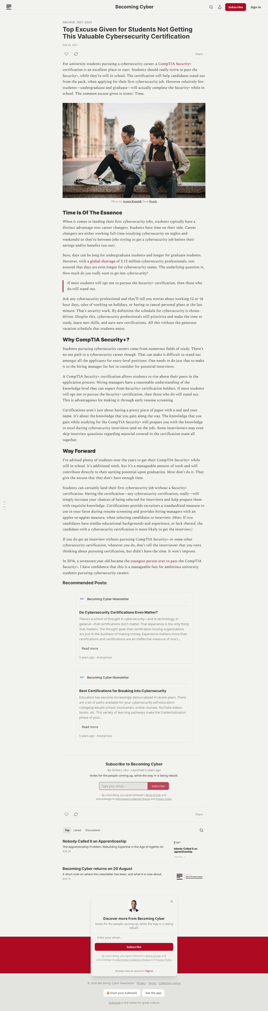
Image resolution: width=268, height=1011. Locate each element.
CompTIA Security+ (174, 64)
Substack (114, 1003)
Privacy (141, 983)
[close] (172, 901)
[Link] (57, 213)
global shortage (102, 261)
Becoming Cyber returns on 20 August (97, 868)
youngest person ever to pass (154, 561)
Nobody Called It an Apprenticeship (94, 841)
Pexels (153, 201)
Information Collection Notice (133, 959)
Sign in (256, 7)
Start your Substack (123, 993)
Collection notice (169, 983)
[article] (134, 849)
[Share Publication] (220, 7)
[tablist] (82, 830)
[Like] (66, 54)
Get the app (153, 993)
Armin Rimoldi (132, 201)
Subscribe (235, 7)
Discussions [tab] (92, 830)
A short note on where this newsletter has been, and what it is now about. (112, 874)
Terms (152, 983)
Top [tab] (67, 830)
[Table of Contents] (4, 505)
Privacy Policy (163, 959)
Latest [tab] (77, 830)
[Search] (211, 7)
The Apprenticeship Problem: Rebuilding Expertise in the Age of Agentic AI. (113, 847)
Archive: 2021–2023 (77, 22)
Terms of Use (152, 956)
